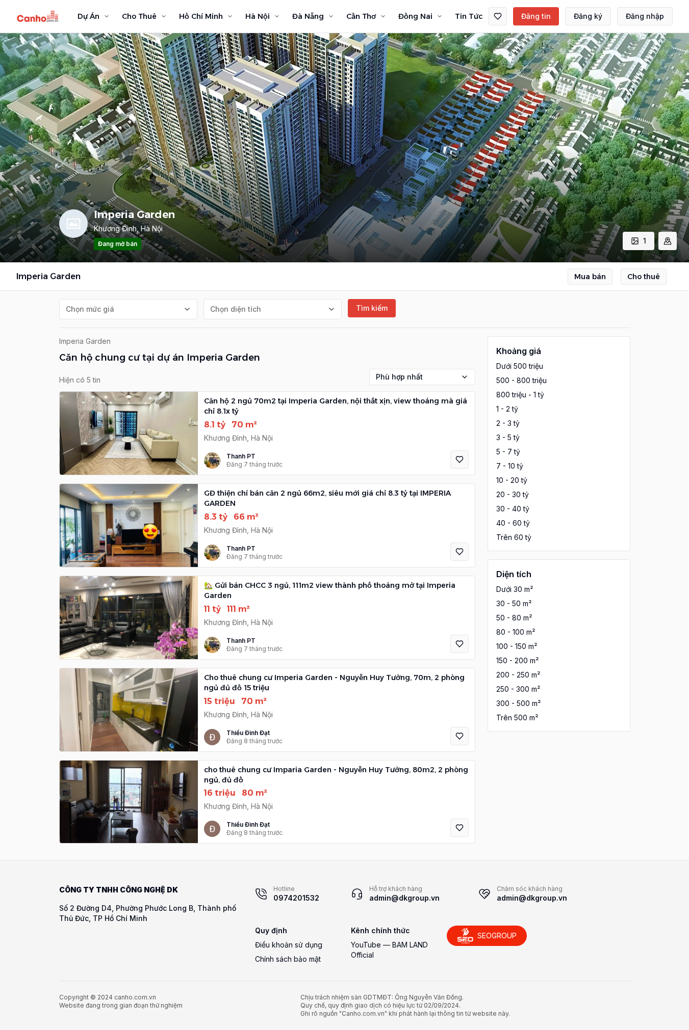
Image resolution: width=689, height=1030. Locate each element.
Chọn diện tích (235, 309)
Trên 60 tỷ (513, 537)
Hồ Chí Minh (201, 16)
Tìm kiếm (372, 308)
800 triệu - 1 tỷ (520, 394)
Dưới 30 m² (514, 589)
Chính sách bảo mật (288, 959)
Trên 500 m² (517, 717)
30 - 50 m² (513, 603)
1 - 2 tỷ (507, 408)
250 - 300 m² (518, 689)
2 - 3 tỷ (508, 423)
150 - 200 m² (517, 660)
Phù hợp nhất (399, 376)
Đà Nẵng (308, 16)
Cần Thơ (361, 16)
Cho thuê (643, 276)
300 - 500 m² (518, 703)
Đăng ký (588, 16)
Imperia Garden (85, 341)
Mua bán (590, 276)
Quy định (271, 930)
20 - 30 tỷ (512, 494)
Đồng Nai (415, 16)
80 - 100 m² (515, 632)
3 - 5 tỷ (508, 437)
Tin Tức (468, 16)
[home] (37, 16)
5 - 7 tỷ (508, 451)
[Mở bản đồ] (667, 241)
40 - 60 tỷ (513, 523)
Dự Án (88, 16)
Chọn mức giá (90, 309)
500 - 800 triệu (521, 380)
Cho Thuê (139, 16)
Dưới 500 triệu (519, 366)
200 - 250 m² (518, 674)
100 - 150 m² (516, 646)
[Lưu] (459, 459)
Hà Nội (257, 16)
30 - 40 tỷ (512, 508)
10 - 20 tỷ (511, 480)
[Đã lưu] (498, 16)
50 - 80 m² (514, 617)
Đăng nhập (645, 16)
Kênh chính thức (380, 930)
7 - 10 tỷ (509, 466)
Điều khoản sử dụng (288, 944)
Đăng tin (536, 16)
